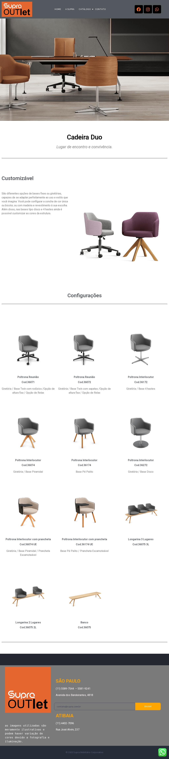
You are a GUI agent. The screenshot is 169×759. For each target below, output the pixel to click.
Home (58, 9)
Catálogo (85, 9)
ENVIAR (148, 706)
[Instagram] (148, 9)
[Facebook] (139, 9)
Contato (100, 9)
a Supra (70, 9)
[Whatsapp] (157, 9)
